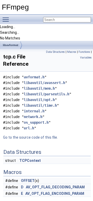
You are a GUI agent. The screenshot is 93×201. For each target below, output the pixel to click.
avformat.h (34, 77)
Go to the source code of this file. (30, 137)
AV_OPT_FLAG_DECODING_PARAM (55, 187)
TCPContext (30, 160)
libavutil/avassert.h (44, 83)
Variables (86, 57)
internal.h (34, 111)
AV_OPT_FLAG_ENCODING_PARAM (54, 193)
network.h (33, 117)
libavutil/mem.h (39, 88)
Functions (84, 52)
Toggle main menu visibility (6, 19)
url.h (29, 128)
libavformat (10, 45)
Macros (71, 52)
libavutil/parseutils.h (46, 94)
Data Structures (55, 52)
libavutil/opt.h (39, 100)
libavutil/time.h (40, 105)
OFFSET (28, 181)
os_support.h (36, 122)
